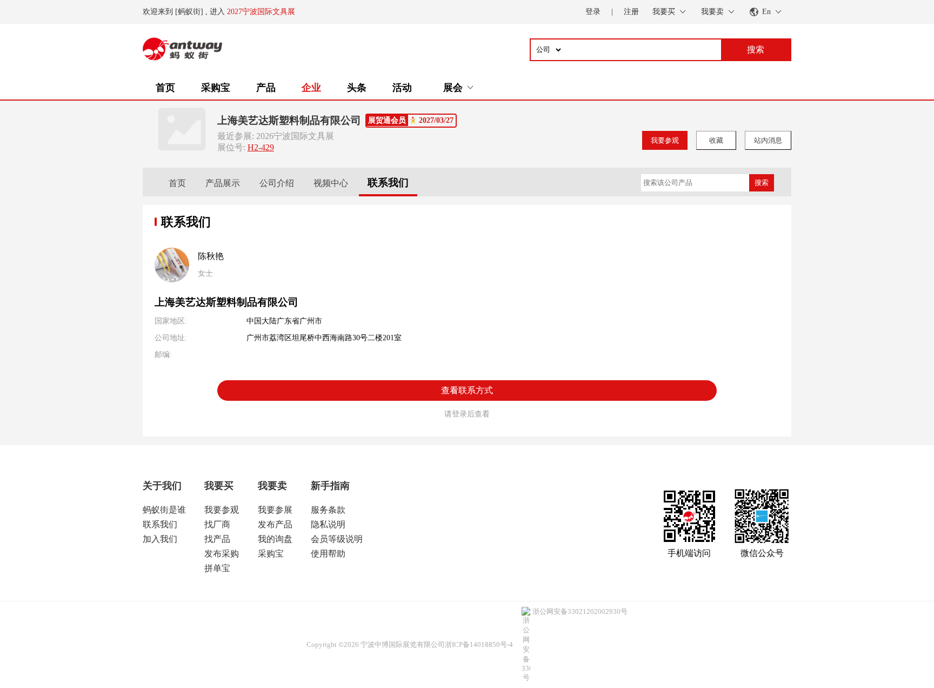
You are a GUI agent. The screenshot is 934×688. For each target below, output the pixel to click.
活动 (402, 87)
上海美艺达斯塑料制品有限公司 (289, 120)
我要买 (219, 485)
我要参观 (665, 140)
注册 (631, 12)
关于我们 (162, 485)
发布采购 (221, 553)
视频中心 (330, 183)
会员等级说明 (337, 539)
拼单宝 (217, 568)
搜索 (762, 182)
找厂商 (217, 524)
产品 (266, 87)
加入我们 (160, 539)
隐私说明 (328, 524)
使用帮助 (328, 553)
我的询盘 (275, 539)
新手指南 (330, 485)
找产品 (217, 539)
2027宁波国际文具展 (261, 12)
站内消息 (768, 140)
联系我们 (388, 182)
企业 (311, 87)
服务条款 (328, 509)
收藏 (716, 140)
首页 (165, 87)
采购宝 (215, 87)
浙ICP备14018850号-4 (479, 644)
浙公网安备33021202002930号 (580, 611)
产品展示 (222, 183)
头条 (356, 87)
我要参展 (275, 509)
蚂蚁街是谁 (164, 509)
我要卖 (272, 485)
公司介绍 (276, 183)
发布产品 (275, 524)
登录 (593, 12)
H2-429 (261, 147)
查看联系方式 (467, 390)
